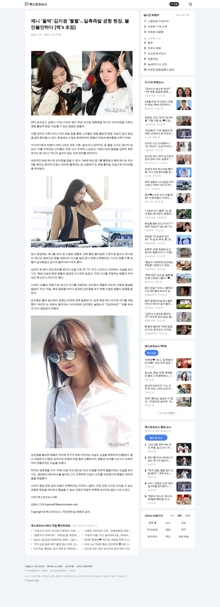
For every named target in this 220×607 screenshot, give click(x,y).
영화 (168, 529)
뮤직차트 (152, 536)
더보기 (167, 412)
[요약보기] (106, 43)
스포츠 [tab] (188, 515)
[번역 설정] (118, 43)
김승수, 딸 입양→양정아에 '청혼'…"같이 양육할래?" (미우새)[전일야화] (57, 539)
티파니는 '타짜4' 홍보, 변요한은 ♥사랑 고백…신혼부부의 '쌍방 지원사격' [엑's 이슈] (107, 544)
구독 (175, 4)
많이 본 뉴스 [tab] (156, 437)
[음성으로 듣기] (112, 43)
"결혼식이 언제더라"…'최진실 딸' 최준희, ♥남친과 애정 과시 (57, 535)
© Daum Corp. (32, 580)
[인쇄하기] (130, 43)
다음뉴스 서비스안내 (34, 566)
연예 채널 (184, 536)
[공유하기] (184, 4)
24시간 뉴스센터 (55, 566)
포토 (183, 522)
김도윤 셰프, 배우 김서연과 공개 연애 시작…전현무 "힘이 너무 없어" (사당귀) (107, 548)
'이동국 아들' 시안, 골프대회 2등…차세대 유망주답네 (107, 535)
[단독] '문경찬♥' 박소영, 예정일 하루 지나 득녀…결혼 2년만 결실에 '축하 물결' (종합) (107, 539)
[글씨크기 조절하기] (124, 43)
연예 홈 (152, 522)
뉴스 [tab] (172, 515)
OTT (183, 529)
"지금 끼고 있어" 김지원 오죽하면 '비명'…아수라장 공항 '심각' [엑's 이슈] (57, 530)
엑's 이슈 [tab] (151, 352)
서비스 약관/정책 (84, 566)
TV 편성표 (152, 529)
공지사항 (69, 566)
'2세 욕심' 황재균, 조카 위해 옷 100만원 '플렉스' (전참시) (57, 548)
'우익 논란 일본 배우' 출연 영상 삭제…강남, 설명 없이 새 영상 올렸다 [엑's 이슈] (57, 544)
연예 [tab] (179, 515)
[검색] (191, 4)
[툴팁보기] (191, 15)
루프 (168, 536)
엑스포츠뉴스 (38, 4)
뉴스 (168, 522)
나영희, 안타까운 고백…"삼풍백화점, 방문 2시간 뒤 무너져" (107, 530)
